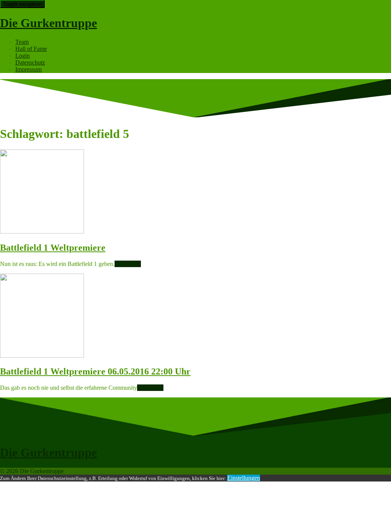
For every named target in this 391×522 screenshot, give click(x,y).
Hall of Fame (31, 48)
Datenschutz (30, 62)
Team (22, 42)
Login (22, 55)
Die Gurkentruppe (48, 23)
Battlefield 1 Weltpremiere (52, 248)
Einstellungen (243, 478)
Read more (128, 264)
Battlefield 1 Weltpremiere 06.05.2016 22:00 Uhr (95, 371)
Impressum (28, 69)
